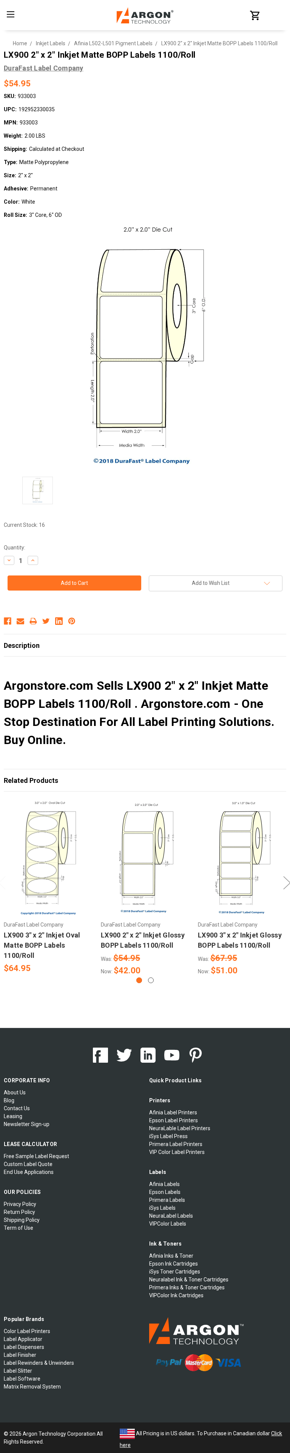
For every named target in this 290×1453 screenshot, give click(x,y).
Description (22, 645)
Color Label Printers (27, 1331)
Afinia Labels (164, 1184)
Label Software (22, 1379)
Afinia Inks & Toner (171, 1256)
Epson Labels (164, 1192)
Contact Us (17, 1108)
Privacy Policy (20, 1204)
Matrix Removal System (32, 1387)
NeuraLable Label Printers (179, 1128)
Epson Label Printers (173, 1120)
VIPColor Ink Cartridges (176, 1295)
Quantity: (14, 548)
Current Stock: (24, 525)
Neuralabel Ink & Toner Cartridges (188, 1280)
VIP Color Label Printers (177, 1152)
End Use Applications (29, 1172)
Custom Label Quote (28, 1164)
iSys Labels (162, 1208)
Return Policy (19, 1212)
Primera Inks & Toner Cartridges (187, 1287)
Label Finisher (20, 1355)
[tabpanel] (48, 886)
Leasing (13, 1116)
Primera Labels (167, 1200)
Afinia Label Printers (173, 1112)
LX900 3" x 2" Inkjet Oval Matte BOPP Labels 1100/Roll (42, 945)
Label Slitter (18, 1371)
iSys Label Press (168, 1136)
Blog (9, 1100)
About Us (15, 1092)
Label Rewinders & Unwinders (39, 1363)
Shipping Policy (22, 1220)
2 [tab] (151, 980)
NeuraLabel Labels (171, 1216)
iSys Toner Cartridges (174, 1272)
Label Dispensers (24, 1347)
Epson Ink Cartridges (173, 1264)
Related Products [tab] (31, 780)
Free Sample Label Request (36, 1156)
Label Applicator (23, 1339)
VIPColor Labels (167, 1224)
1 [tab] (139, 980)
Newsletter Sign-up (26, 1124)
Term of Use (18, 1228)
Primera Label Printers (175, 1144)
